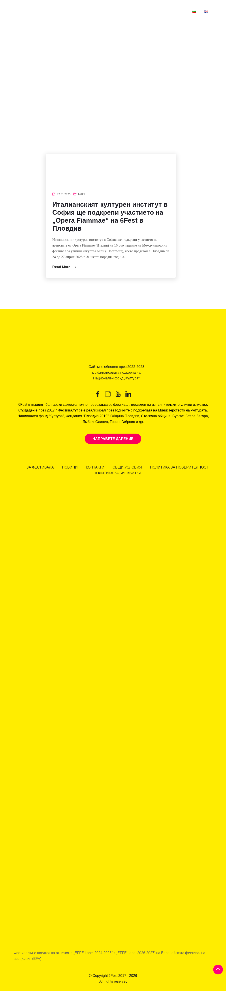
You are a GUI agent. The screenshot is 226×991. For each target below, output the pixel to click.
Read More (61, 267)
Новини (121, 11)
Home (10, 112)
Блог (82, 194)
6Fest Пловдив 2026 (89, 11)
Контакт (177, 11)
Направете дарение (113, 439)
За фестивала (148, 11)
